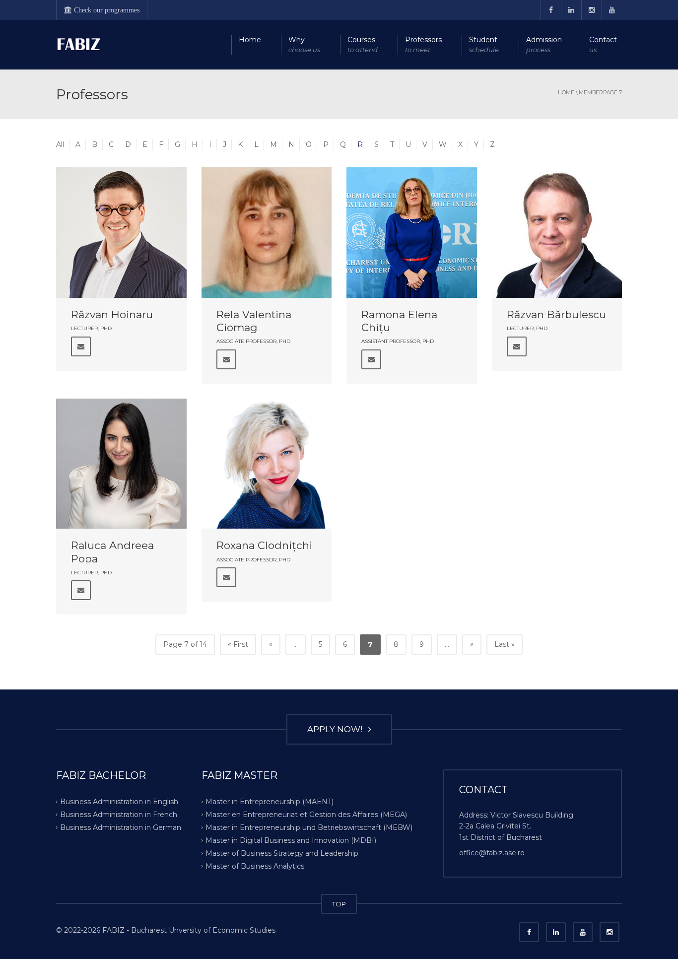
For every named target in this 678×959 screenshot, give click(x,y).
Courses (362, 44)
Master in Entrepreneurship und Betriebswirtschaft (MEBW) (308, 827)
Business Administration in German (120, 827)
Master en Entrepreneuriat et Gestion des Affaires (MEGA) (306, 814)
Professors (423, 44)
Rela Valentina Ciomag (253, 321)
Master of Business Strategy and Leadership (281, 852)
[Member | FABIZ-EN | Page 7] (78, 44)
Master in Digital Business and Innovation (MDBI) (290, 840)
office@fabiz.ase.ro (492, 852)
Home (250, 39)
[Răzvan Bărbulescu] (557, 232)
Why (304, 44)
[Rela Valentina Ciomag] (267, 232)
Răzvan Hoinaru (112, 314)
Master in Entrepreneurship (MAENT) (269, 801)
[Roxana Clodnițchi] (267, 464)
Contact (603, 44)
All (60, 144)
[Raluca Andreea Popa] (121, 464)
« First (238, 644)
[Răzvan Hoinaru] (121, 232)
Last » (504, 644)
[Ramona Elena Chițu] (411, 232)
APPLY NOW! (336, 729)
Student (484, 44)
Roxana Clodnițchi (264, 545)
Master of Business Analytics (254, 865)
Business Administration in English (119, 801)
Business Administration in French (118, 814)
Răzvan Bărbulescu (556, 314)
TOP (339, 904)
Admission (544, 44)
